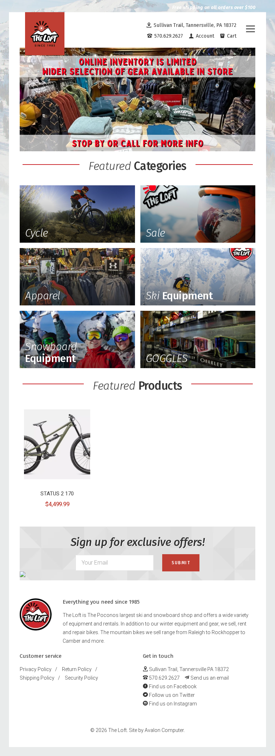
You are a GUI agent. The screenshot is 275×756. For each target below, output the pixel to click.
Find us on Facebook (172, 686)
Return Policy (77, 669)
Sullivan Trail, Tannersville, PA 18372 (194, 25)
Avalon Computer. (165, 730)
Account (204, 36)
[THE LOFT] (44, 33)
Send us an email (209, 678)
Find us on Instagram (172, 704)
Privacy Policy (36, 669)
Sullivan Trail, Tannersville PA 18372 (188, 669)
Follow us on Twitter (171, 695)
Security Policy (81, 678)
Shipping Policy (37, 678)
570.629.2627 (168, 36)
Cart (231, 36)
